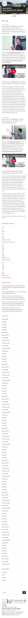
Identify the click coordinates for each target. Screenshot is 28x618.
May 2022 (4, 455)
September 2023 (6, 412)
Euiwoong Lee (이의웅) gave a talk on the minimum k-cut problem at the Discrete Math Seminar (13, 121)
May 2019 (4, 550)
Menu (14, 16)
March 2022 (4, 460)
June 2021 (4, 484)
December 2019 (5, 532)
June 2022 (4, 452)
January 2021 (5, 497)
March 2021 (4, 492)
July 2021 (4, 481)
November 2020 (6, 503)
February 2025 (5, 367)
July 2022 (4, 449)
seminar (4, 577)
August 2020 (5, 510)
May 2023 (4, 423)
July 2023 (4, 417)
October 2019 (5, 537)
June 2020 (4, 516)
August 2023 (5, 415)
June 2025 (4, 356)
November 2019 (5, 534)
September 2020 (6, 508)
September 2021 (6, 476)
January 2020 (5, 529)
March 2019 (4, 556)
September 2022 (6, 444)
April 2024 (4, 393)
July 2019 (4, 545)
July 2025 (4, 353)
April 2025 (4, 361)
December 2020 (6, 500)
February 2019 (5, 558)
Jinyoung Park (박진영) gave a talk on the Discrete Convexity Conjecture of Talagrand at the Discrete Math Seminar (13, 287)
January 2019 (5, 561)
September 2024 (6, 380)
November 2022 (5, 439)
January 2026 (5, 337)
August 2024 (5, 383)
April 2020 (4, 521)
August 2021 (5, 479)
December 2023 (6, 404)
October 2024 (5, 377)
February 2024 (5, 399)
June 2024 (4, 388)
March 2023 (5, 428)
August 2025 (5, 351)
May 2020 (4, 518)
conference (4, 572)
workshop (4, 580)
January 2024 (5, 401)
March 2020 (5, 524)
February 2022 (5, 463)
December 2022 (5, 436)
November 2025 (6, 343)
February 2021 (5, 495)
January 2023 (5, 433)
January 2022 (5, 465)
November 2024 (6, 375)
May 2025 (4, 359)
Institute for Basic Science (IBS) (8, 610)
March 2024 (5, 396)
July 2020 (4, 513)
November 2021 (5, 471)
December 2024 (6, 372)
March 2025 (5, 364)
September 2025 (6, 348)
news (3, 575)
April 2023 (4, 425)
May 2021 (4, 487)
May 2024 (4, 391)
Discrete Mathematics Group (13, 9)
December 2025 (6, 340)
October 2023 (5, 409)
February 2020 (5, 526)
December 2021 (5, 468)
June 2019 (4, 548)
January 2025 (5, 369)
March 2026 (5, 332)
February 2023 (5, 431)
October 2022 (5, 441)
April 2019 (4, 553)
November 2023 (6, 407)
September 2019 (6, 540)
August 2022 (5, 447)
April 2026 (4, 329)
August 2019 (5, 542)
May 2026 (4, 327)
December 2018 (5, 564)
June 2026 (4, 324)
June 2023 (4, 420)
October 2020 (5, 505)
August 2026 (5, 319)
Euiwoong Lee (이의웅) (15, 52)
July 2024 (4, 385)
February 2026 (5, 335)
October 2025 (5, 345)
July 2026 (4, 321)
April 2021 (4, 489)
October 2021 (5, 473)
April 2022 (4, 457)
